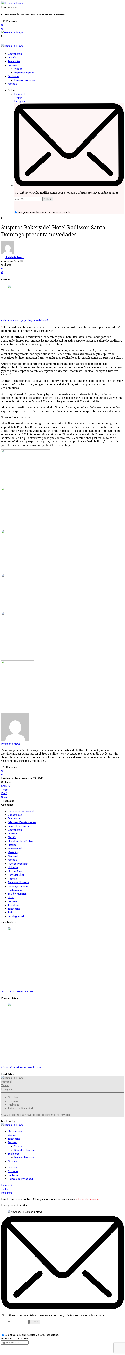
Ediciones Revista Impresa (22, 822)
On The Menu (15, 871)
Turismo (12, 912)
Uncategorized (16, 916)
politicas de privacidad (88, 1199)
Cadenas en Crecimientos (22, 811)
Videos (18, 1146)
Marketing (13, 852)
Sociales (12, 901)
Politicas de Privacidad (20, 1108)
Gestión (12, 837)
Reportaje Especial (18, 886)
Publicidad (13, 1105)
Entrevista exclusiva (18, 826)
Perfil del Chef (16, 875)
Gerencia (13, 833)
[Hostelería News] (12, 3)
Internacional (15, 848)
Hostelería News (14, 257)
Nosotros (13, 1097)
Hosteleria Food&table (20, 841)
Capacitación (15, 815)
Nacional (13, 856)
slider (11, 897)
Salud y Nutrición (17, 894)
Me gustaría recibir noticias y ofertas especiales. (45, 212)
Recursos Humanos (18, 882)
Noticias (12, 860)
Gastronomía (15, 830)
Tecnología (14, 905)
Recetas (12, 879)
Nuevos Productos (18, 863)
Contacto (13, 1101)
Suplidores (13, 1154)
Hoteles (12, 845)
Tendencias (14, 909)
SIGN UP (48, 199)
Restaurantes (15, 890)
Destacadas (14, 818)
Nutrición (13, 867)
